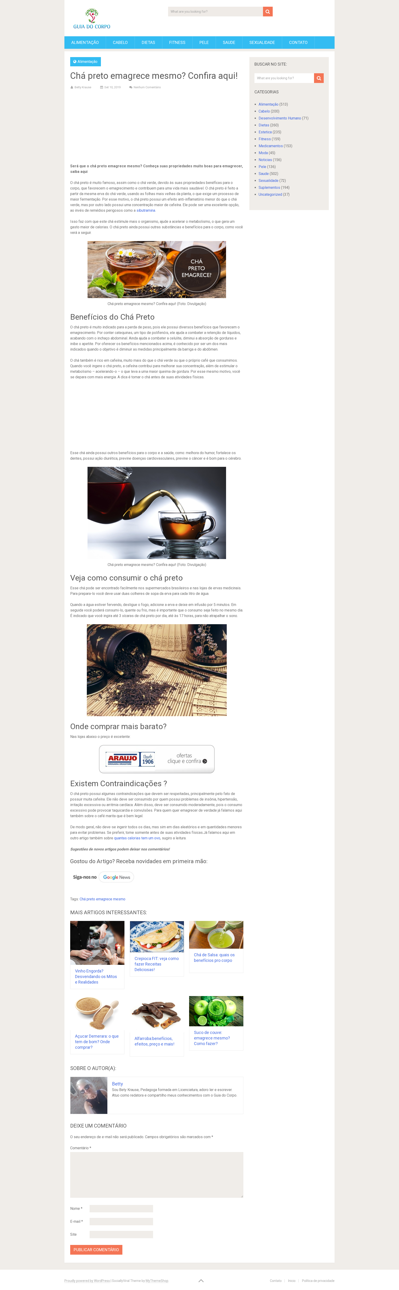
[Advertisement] (156, 127)
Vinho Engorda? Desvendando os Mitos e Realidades (96, 976)
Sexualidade (262, 42)
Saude (229, 42)
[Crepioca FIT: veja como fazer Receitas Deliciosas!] (157, 936)
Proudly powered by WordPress (87, 1281)
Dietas (148, 42)
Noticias (265, 160)
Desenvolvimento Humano (280, 118)
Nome (76, 1208)
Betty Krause (83, 87)
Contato (298, 42)
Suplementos (269, 187)
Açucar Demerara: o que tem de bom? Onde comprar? (97, 1042)
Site (73, 1234)
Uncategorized (270, 194)
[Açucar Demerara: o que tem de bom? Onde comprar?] (97, 1013)
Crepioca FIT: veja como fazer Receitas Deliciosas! (157, 964)
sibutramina (145, 210)
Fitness (177, 42)
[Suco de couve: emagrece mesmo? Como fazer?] (216, 1011)
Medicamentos (271, 146)
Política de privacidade (318, 1281)
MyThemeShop (157, 1281)
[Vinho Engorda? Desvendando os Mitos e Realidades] (97, 943)
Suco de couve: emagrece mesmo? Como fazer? (212, 1038)
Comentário (80, 1148)
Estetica (265, 132)
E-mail (76, 1221)
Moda (263, 153)
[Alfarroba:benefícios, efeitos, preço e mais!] (157, 1014)
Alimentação (85, 42)
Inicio (292, 1281)
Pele (204, 42)
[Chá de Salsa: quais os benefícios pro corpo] (216, 935)
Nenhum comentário (147, 87)
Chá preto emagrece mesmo (102, 899)
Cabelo (120, 42)
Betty (117, 1084)
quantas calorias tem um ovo (137, 838)
